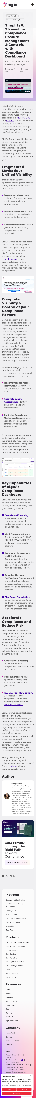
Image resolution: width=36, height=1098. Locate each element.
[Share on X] (7, 876)
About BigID (10, 1033)
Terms (8, 1055)
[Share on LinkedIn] (11, 876)
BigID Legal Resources (13, 1062)
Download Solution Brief (17, 862)
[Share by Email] (14, 876)
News (8, 990)
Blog (7, 1009)
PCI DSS (26, 118)
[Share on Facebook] (3, 876)
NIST (19, 118)
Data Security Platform (14, 966)
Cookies (8, 1057)
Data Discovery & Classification (17, 942)
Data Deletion (11, 954)
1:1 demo (12, 766)
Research (9, 1013)
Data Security (11, 16)
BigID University (12, 1021)
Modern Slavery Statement (15, 1067)
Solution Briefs (11, 1001)
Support (22, 1070)
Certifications (10, 1065)
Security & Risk (11, 911)
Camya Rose (14, 62)
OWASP (10, 121)
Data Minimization (13, 922)
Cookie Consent (12, 950)
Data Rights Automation (15, 962)
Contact (9, 1045)
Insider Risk (10, 926)
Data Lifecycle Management (17, 918)
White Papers (11, 1005)
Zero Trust (9, 930)
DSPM (8, 970)
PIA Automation (12, 973)
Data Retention (11, 958)
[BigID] (10, 4)
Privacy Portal (11, 977)
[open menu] (32, 4)
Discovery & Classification (15, 900)
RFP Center (10, 1017)
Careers (9, 1037)
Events (8, 994)
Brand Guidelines (12, 1041)
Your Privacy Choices (13, 1060)
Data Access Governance (15, 946)
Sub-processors (11, 1070)
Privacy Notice (17, 1055)
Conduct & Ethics (23, 1065)
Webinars (9, 997)
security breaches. (13, 705)
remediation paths (11, 259)
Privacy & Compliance (15, 20)
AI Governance (11, 914)
